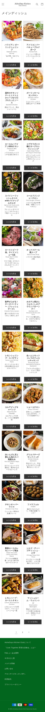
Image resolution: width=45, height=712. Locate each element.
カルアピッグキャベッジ (12, 413)
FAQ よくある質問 (12, 653)
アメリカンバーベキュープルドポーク (33, 51)
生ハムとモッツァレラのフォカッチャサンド (33, 363)
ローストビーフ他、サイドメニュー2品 (11, 258)
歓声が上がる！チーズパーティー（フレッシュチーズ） (11, 308)
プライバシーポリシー (13, 684)
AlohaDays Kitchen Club (19, 709)
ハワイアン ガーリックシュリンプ (12, 51)
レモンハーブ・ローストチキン (12, 604)
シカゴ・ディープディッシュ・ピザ (33, 555)
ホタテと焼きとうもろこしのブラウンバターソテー (33, 311)
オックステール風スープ (33, 254)
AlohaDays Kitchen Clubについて (18, 642)
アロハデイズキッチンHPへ (15, 674)
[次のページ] (28, 632)
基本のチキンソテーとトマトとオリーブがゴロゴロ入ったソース (12, 101)
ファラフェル (33, 508)
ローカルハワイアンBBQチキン (12, 149)
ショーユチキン (33, 411)
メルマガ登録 (10, 663)
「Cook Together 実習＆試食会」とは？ (20, 648)
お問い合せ (9, 669)
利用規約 (8, 679)
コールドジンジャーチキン (33, 201)
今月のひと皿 (10, 658)
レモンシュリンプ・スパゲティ (12, 361)
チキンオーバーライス (12, 508)
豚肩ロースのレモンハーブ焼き (12, 555)
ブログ (7, 690)
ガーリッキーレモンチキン (33, 98)
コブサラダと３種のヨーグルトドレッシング (33, 152)
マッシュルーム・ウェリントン (33, 606)
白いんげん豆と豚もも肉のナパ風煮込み (12, 461)
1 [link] (16, 632)
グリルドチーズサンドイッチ (33, 460)
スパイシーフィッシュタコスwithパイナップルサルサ (11, 205)
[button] (2, 4)
